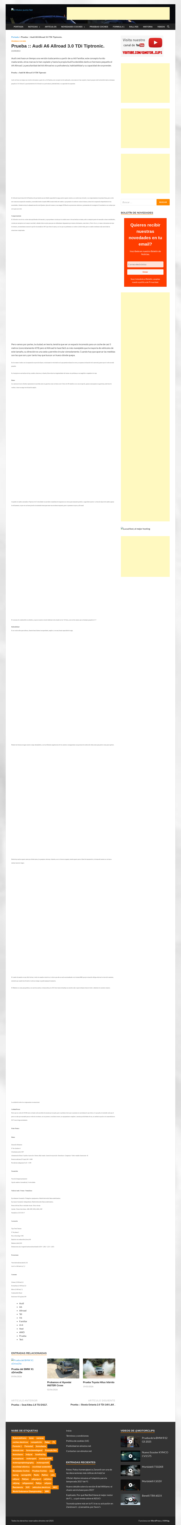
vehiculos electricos (41, 1487)
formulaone (41, 1446)
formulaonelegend (34, 1450)
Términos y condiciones (77, 1435)
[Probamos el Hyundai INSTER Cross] (63, 1369)
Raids (36, 1475)
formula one (18, 1450)
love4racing (40, 1454)
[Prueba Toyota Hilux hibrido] (99, 1369)
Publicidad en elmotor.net (78, 1446)
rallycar (16, 1479)
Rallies (45, 1475)
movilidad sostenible (41, 1467)
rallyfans (47, 1479)
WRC (47, 1491)
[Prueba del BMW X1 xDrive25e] (27, 1362)
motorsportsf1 (43, 1463)
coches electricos (20, 1442)
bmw (31, 1438)
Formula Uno (51, 1450)
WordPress (156, 1520)
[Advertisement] (118, 13)
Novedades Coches (71, 27)
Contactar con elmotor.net (79, 1451)
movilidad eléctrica (21, 1467)
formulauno (18, 1454)
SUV (28, 1487)
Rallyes (133, 27)
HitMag (166, 1520)
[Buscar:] (145, 202)
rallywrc (47, 1483)
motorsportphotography (23, 1463)
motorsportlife (45, 1459)
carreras (40, 1438)
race (51, 1471)
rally (53, 1475)
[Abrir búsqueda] (168, 26)
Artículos (50, 27)
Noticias (33, 27)
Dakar (47, 1442)
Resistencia (18, 1487)
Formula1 (29, 1446)
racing (15, 1475)
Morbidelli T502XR (152, 1466)
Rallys (38, 1483)
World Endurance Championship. (27, 1491)
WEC (55, 1487)
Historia (148, 27)
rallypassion (27, 1483)
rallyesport (36, 1479)
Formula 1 (118, 27)
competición (36, 1442)
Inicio (69, 1430)
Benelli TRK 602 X (152, 1495)
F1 (54, 1442)
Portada (18, 27)
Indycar (29, 1454)
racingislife (26, 1475)
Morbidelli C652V (152, 1481)
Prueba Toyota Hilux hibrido (98, 1382)
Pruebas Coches (99, 27)
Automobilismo (19, 1438)
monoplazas (18, 1459)
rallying (16, 1483)
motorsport (31, 1459)
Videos (161, 27)
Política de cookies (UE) (77, 1440)
